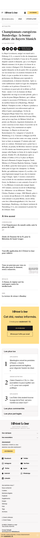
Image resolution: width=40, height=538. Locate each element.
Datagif (9, 530)
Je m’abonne (20, 328)
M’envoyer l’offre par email (20, 334)
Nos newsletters (7, 437)
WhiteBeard (15, 531)
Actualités (6, 26)
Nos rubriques (6, 433)
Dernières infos (9, 19)
